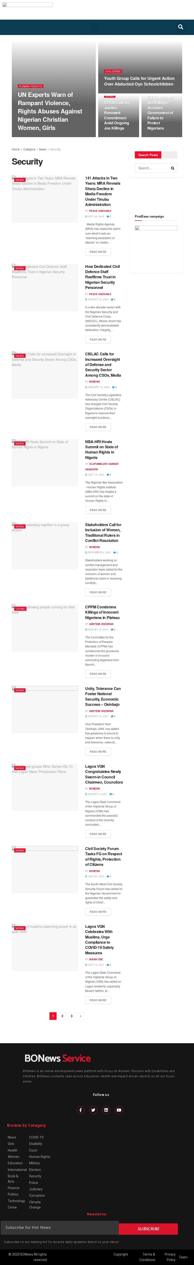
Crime (20, 609)
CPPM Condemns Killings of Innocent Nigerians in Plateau (102, 612)
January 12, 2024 (98, 387)
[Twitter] (93, 1110)
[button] (95, 27)
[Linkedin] (106, 1110)
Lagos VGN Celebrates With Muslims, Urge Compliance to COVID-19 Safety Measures (99, 939)
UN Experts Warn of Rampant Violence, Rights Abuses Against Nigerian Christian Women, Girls (50, 111)
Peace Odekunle (100, 211)
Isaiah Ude (96, 959)
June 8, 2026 (54, 137)
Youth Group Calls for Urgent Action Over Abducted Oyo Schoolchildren (139, 81)
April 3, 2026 (114, 137)
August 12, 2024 (98, 299)
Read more (98, 251)
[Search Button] (172, 168)
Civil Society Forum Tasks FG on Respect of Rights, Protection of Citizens (103, 856)
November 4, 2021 (99, 552)
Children (113, 71)
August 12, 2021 (98, 716)
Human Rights (30, 86)
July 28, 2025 (95, 216)
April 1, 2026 (158, 137)
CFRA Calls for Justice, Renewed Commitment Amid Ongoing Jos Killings (117, 115)
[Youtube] (119, 1110)
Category (29, 149)
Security (55, 149)
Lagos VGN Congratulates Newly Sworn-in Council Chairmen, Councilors (104, 774)
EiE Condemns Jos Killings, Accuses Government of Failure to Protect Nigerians (160, 113)
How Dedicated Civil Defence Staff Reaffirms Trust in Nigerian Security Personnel (102, 277)
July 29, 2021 (95, 876)
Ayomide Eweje (32, 137)
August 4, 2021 (97, 794)
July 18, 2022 (95, 474)
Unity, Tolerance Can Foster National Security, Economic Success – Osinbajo (103, 696)
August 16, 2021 (98, 629)
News (110, 96)
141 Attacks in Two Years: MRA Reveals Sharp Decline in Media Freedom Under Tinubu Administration (102, 191)
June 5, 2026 (114, 93)
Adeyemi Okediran (101, 624)
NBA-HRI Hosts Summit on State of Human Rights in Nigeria (101, 449)
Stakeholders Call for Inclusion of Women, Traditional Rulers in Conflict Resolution (103, 532)
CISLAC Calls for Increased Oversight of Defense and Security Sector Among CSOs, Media (103, 364)
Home (16, 149)
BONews (94, 381)
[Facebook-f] (81, 1110)
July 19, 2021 (95, 964)
